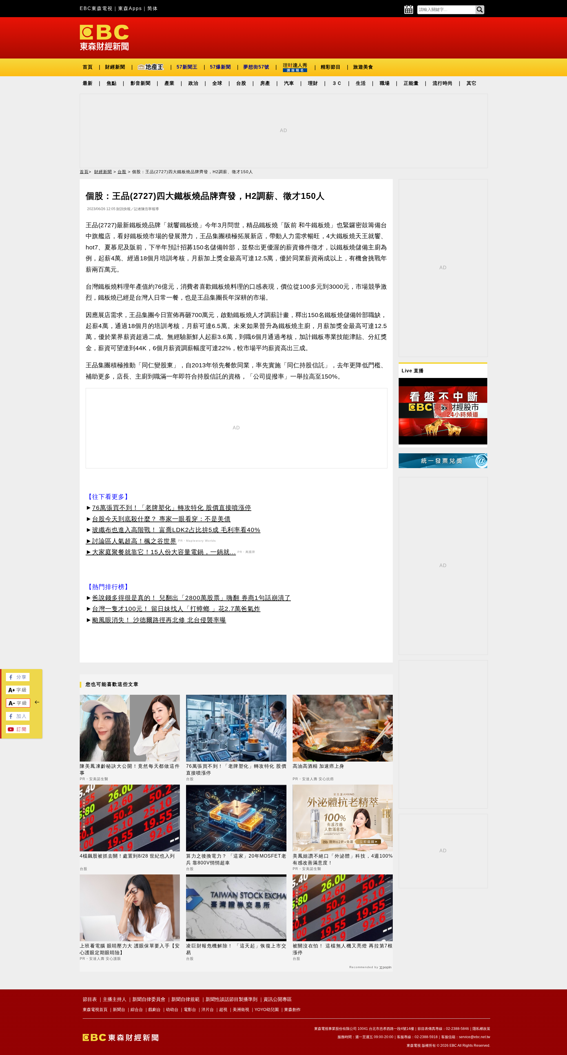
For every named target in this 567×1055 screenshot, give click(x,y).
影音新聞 (141, 83)
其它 (472, 83)
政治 (193, 83)
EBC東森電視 (96, 8)
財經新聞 (115, 66)
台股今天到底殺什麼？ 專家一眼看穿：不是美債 (161, 518)
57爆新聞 (220, 66)
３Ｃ (337, 83)
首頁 (88, 66)
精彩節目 (331, 66)
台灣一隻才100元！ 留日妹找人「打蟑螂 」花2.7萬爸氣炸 (176, 608)
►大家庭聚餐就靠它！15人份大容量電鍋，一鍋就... (161, 551)
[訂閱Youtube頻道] (18, 731)
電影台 (190, 1009)
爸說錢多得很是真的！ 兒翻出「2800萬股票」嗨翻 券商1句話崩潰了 (191, 597)
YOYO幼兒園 (267, 1009)
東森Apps (130, 8)
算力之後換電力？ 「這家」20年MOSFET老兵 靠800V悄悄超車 (236, 859)
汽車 (289, 83)
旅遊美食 (363, 66)
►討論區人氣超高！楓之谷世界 (131, 541)
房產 (265, 83)
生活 (361, 83)
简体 (152, 8)
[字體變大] (18, 692)
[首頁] (104, 37)
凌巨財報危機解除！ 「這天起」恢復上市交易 (236, 949)
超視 (223, 1009)
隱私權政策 (481, 1029)
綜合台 (137, 1009)
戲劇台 (154, 1009)
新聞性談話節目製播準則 (232, 999)
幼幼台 (172, 1009)
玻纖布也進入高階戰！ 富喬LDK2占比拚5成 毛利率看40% (176, 529)
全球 (217, 83)
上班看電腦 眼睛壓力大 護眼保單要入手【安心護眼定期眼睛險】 (130, 949)
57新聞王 (187, 66)
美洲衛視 (241, 1009)
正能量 (411, 83)
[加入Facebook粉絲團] (18, 718)
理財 (313, 83)
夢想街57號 (256, 66)
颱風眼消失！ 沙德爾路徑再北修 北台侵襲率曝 (159, 619)
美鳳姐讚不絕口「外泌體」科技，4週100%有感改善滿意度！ (343, 859)
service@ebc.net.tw (474, 1037)
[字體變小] (18, 705)
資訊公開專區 (277, 999)
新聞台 (119, 1009)
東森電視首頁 (95, 1009)
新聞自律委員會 (148, 999)
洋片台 (207, 1009)
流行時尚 (443, 83)
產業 (169, 83)
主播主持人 (114, 999)
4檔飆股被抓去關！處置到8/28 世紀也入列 (127, 855)
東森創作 (292, 1009)
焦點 (112, 83)
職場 (385, 83)
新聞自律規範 (185, 999)
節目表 (90, 999)
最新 (88, 83)
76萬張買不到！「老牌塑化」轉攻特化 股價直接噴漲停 (171, 507)
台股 (241, 83)
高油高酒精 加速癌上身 (318, 766)
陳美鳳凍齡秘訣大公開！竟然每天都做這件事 (130, 769)
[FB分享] (18, 679)
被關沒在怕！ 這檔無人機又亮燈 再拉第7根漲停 (343, 949)
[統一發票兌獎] (443, 466)
